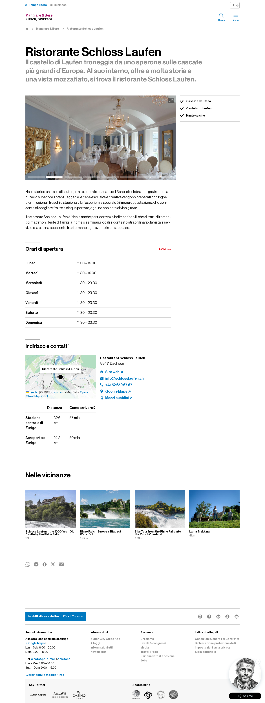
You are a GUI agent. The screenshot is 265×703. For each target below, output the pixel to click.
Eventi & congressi (153, 643)
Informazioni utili (101, 647)
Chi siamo (147, 639)
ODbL (45, 396)
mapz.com (58, 392)
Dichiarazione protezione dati (215, 643)
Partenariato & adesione (157, 656)
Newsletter (98, 651)
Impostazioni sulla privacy (212, 647)
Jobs (143, 660)
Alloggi (95, 643)
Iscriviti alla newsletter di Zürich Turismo (55, 616)
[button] (60, 377)
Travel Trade (149, 651)
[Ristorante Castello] (100, 137)
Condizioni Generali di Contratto (217, 639)
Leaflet (34, 392)
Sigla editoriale (205, 651)
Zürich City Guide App (105, 639)
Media (144, 647)
